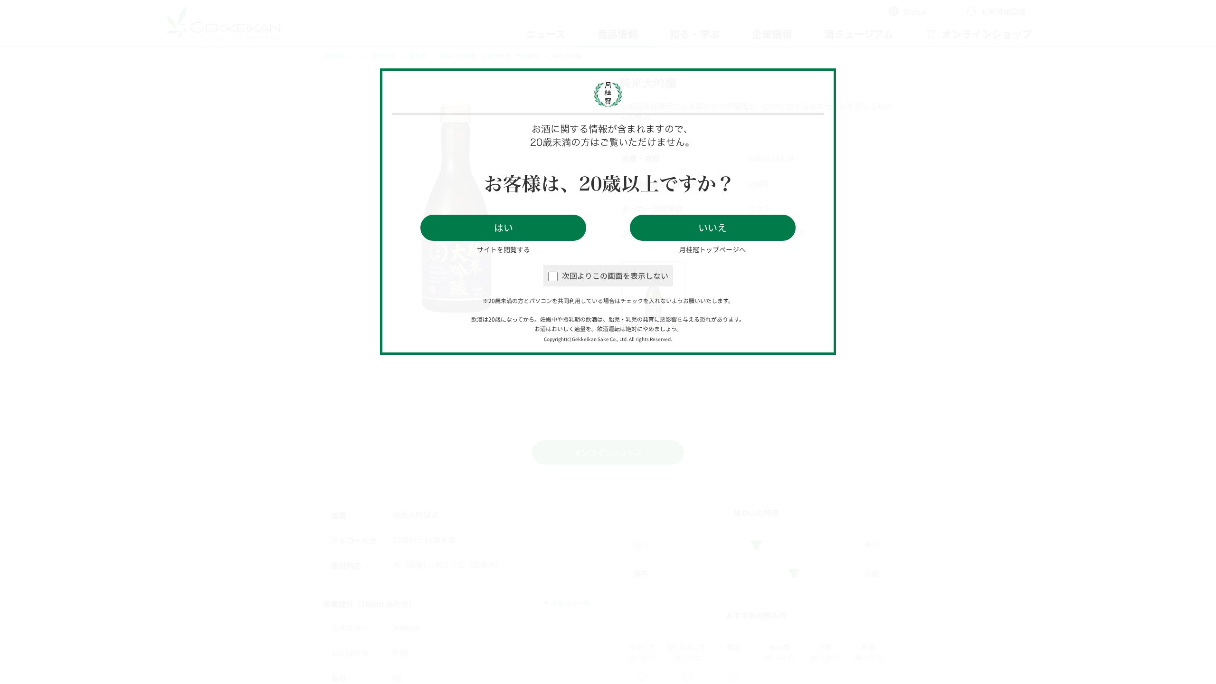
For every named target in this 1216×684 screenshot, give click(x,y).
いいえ (712, 227)
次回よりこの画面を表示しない (615, 275)
